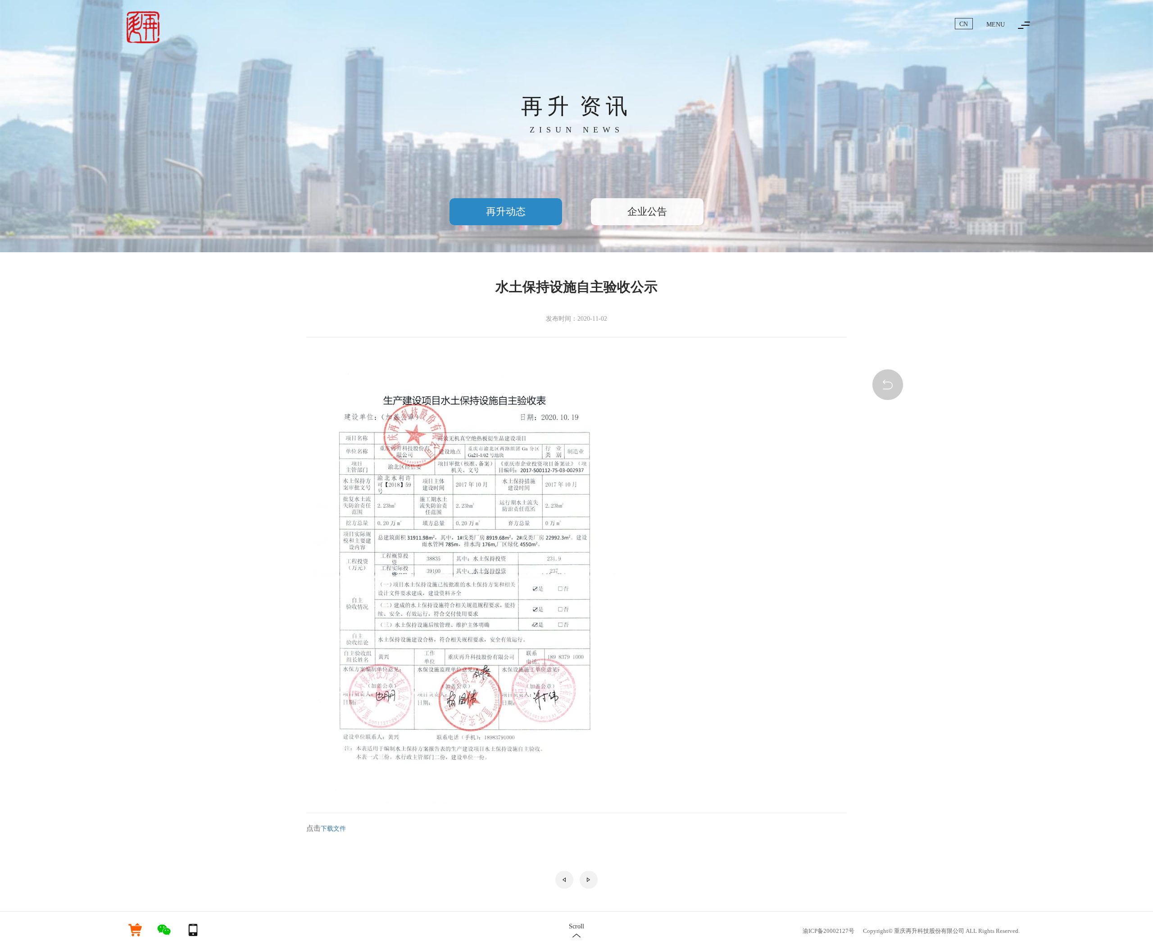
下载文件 (333, 828)
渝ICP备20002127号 (828, 930)
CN (963, 24)
